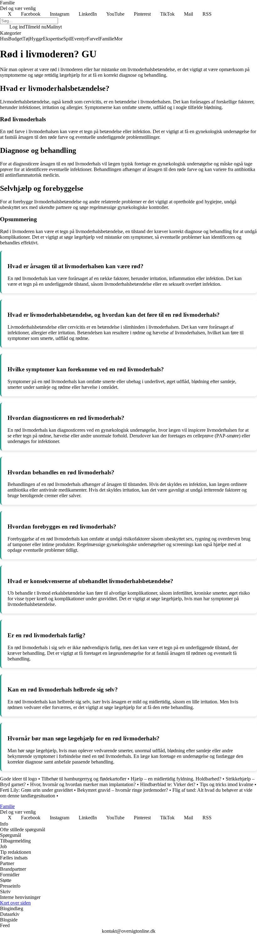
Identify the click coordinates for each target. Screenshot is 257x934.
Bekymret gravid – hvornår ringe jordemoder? (122, 790)
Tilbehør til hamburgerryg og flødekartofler (83, 778)
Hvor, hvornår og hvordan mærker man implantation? (83, 784)
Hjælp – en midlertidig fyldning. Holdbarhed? (176, 778)
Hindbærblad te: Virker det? (167, 784)
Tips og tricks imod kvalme (226, 784)
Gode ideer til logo (18, 778)
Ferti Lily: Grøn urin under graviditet (36, 790)
